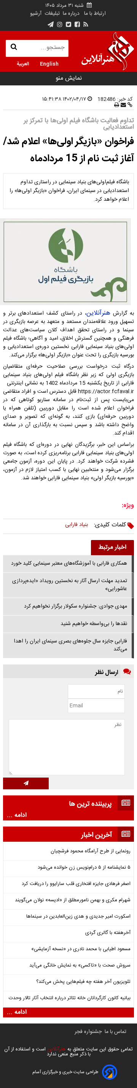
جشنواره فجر (88, 1031)
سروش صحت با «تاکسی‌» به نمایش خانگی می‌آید (80, 966)
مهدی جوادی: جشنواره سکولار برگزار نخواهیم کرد (75, 606)
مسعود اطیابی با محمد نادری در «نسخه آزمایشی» (81, 949)
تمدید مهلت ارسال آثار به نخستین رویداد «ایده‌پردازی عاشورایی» (69, 585)
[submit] (26, 783)
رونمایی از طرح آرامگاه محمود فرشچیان (91, 851)
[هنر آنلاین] (107, 51)
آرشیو (35, 13)
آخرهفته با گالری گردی (108, 933)
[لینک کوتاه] (129, 105)
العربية (23, 63)
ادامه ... (17, 815)
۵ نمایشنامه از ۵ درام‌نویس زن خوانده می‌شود (84, 868)
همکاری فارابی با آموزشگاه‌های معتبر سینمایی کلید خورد (69, 563)
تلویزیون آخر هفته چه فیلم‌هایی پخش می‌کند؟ (83, 982)
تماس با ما (115, 1031)
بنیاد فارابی (76, 524)
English (49, 63)
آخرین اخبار (96, 835)
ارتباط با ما (95, 13)
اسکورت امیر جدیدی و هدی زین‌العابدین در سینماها (78, 917)
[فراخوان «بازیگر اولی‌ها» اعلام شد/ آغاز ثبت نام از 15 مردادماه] (68, 261)
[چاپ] (116, 105)
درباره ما (71, 13)
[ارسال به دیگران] (122, 105)
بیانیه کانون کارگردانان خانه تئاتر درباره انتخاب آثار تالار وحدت (70, 998)
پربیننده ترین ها (90, 804)
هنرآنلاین (99, 313)
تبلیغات (51, 13)
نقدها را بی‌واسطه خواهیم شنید (94, 623)
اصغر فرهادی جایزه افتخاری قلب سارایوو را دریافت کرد (76, 884)
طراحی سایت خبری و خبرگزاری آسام (65, 1072)
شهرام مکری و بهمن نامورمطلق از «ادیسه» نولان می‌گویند (73, 900)
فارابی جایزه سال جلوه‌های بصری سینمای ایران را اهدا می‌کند (70, 645)
